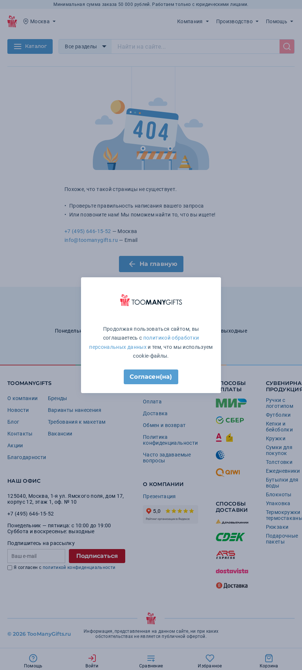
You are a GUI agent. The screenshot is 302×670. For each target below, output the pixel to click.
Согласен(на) (151, 376)
